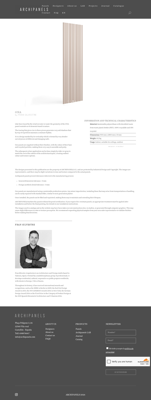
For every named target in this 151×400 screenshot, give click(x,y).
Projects (93, 6)
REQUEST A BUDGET (116, 146)
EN (63, 13)
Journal (105, 6)
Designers (58, 6)
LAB (83, 6)
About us (72, 6)
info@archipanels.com (25, 337)
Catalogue (118, 6)
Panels (45, 6)
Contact (46, 13)
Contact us (50, 335)
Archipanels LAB (83, 333)
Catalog (79, 339)
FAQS (47, 339)
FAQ (56, 13)
